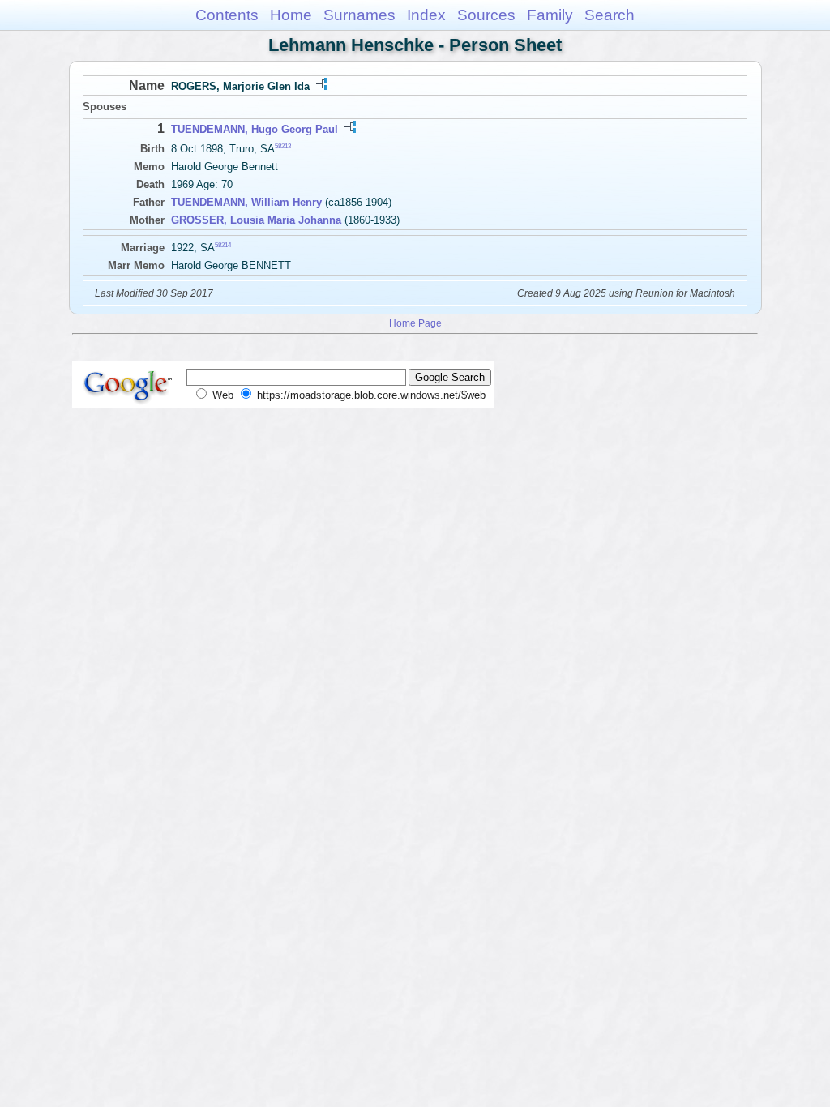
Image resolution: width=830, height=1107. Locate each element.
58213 (283, 146)
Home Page (415, 323)
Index (426, 15)
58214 (223, 244)
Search (609, 15)
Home (291, 15)
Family (550, 15)
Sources (486, 15)
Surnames (359, 15)
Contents (227, 15)
